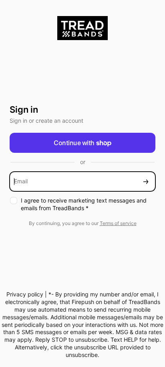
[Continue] (146, 181)
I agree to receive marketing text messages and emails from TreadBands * (84, 204)
